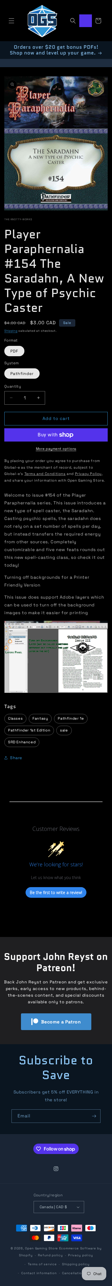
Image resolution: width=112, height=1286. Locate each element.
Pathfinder (22, 373)
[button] (11, 20)
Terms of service (42, 1264)
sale (64, 730)
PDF (14, 351)
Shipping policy (76, 1264)
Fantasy (40, 718)
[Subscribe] (94, 1116)
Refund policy (50, 1255)
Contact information (39, 1273)
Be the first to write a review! (56, 892)
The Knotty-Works (18, 219)
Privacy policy (80, 1255)
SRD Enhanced (22, 742)
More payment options (56, 448)
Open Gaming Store (41, 1248)
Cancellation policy (79, 1273)
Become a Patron (61, 1022)
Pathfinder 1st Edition (29, 730)
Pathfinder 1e (71, 718)
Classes (15, 718)
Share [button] (16, 757)
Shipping (11, 331)
